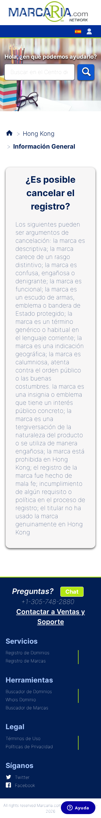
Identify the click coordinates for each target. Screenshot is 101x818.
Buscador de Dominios (29, 691)
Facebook (25, 785)
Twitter (22, 777)
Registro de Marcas (26, 661)
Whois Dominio (21, 699)
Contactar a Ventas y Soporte (50, 617)
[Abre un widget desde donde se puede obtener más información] (78, 808)
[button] (90, 31)
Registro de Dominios (27, 652)
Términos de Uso (23, 738)
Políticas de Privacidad (29, 746)
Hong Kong (38, 133)
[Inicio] (50, 11)
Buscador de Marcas (27, 707)
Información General (44, 146)
